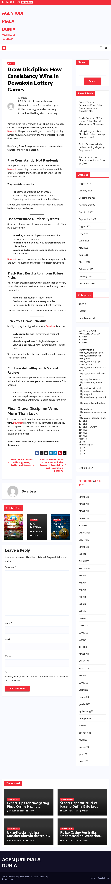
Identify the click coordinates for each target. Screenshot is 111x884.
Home (92, 878)
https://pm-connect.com (92, 418)
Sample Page (103, 878)
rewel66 (83, 740)
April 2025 (84, 255)
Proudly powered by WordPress (16, 877)
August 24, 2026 (17, 840)
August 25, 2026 (17, 811)
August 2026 (85, 184)
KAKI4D (82, 576)
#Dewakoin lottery (27, 105)
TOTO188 (83, 337)
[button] (101, 48)
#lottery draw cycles (49, 105)
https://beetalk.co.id (90, 388)
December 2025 (87, 198)
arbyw (24, 98)
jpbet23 (83, 754)
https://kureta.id (87, 409)
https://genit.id (87, 394)
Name (8, 623)
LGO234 (82, 618)
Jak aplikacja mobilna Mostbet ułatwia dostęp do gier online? (92, 134)
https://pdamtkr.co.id (90, 379)
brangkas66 (85, 719)
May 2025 (83, 248)
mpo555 (83, 439)
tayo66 (82, 726)
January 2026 (85, 191)
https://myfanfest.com (91, 353)
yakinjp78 (84, 690)
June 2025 (84, 241)
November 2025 (87, 205)
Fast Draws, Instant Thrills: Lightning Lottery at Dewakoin (23, 462)
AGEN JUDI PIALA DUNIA (12, 21)
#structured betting (28, 113)
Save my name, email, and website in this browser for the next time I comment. (36, 679)
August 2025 (85, 226)
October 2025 (86, 212)
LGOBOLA (83, 626)
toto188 (83, 430)
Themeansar (7, 879)
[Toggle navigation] (53, 48)
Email (8, 639)
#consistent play (45, 101)
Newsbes (41, 877)
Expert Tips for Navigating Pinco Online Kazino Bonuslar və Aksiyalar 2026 (28, 806)
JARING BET (84, 533)
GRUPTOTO (84, 540)
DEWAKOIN (84, 497)
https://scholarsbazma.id (92, 391)
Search (82, 62)
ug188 (82, 442)
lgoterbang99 (86, 711)
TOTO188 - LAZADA (88, 427)
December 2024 (87, 284)
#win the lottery (48, 113)
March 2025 (85, 262)
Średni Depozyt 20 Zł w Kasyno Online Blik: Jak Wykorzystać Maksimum (91, 121)
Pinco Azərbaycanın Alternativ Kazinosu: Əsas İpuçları (92, 160)
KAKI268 (82, 554)
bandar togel (86, 445)
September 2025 (87, 219)
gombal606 (84, 704)
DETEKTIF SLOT (86, 481)
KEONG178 (84, 661)
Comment (10, 567)
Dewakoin (12, 131)
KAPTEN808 (84, 568)
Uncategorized (87, 318)
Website (9, 656)
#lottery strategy (27, 109)
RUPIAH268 (84, 561)
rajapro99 (84, 697)
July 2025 (83, 234)
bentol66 (83, 761)
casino (82, 304)
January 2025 (85, 276)
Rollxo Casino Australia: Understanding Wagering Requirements (92, 147)
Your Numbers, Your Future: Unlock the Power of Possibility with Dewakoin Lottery (51, 465)
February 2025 (86, 269)
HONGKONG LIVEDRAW (89, 334)
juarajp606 (84, 747)
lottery (11, 63)
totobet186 (85, 733)
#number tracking (46, 109)
